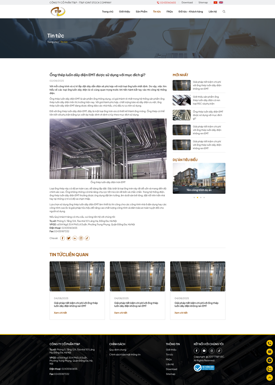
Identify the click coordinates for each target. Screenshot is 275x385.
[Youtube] (204, 350)
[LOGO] (58, 11)
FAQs (170, 11)
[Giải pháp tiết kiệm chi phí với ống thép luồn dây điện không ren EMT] (182, 85)
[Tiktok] (219, 350)
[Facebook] (196, 350)
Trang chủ (107, 11)
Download (187, 2)
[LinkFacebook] (269, 360)
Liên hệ (213, 11)
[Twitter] (68, 238)
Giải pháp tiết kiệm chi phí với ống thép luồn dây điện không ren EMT (76, 304)
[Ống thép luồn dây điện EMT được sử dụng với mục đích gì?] (182, 115)
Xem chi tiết (60, 313)
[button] (194, 197)
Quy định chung (117, 349)
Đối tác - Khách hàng (191, 11)
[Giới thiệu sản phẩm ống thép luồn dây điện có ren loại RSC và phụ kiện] (182, 100)
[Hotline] (269, 343)
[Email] (269, 352)
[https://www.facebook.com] (62, 238)
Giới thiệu (124, 11)
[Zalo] (269, 369)
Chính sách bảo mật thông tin (125, 354)
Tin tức (157, 11)
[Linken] (74, 238)
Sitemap (203, 2)
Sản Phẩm (141, 11)
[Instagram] (211, 350)
